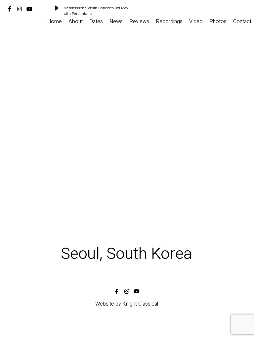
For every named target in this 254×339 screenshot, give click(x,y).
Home (54, 21)
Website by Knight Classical (126, 304)
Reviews (139, 21)
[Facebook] (10, 8)
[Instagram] (19, 8)
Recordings (169, 21)
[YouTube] (29, 8)
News (116, 21)
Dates (96, 21)
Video (196, 21)
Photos (218, 21)
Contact (242, 21)
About (75, 21)
